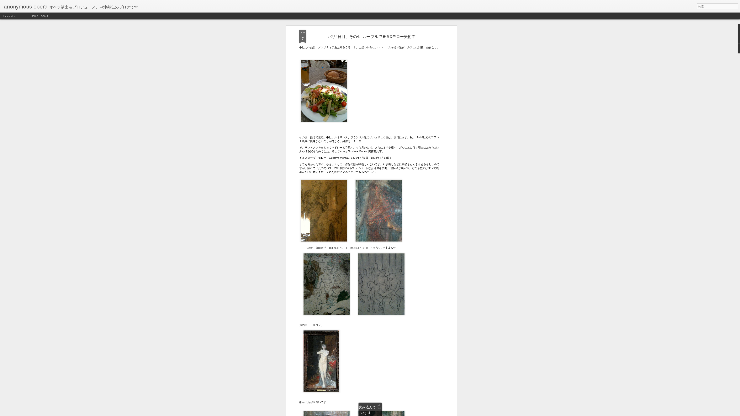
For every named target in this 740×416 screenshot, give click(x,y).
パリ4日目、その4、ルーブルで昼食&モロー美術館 (371, 36)
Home (34, 16)
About (44, 16)
